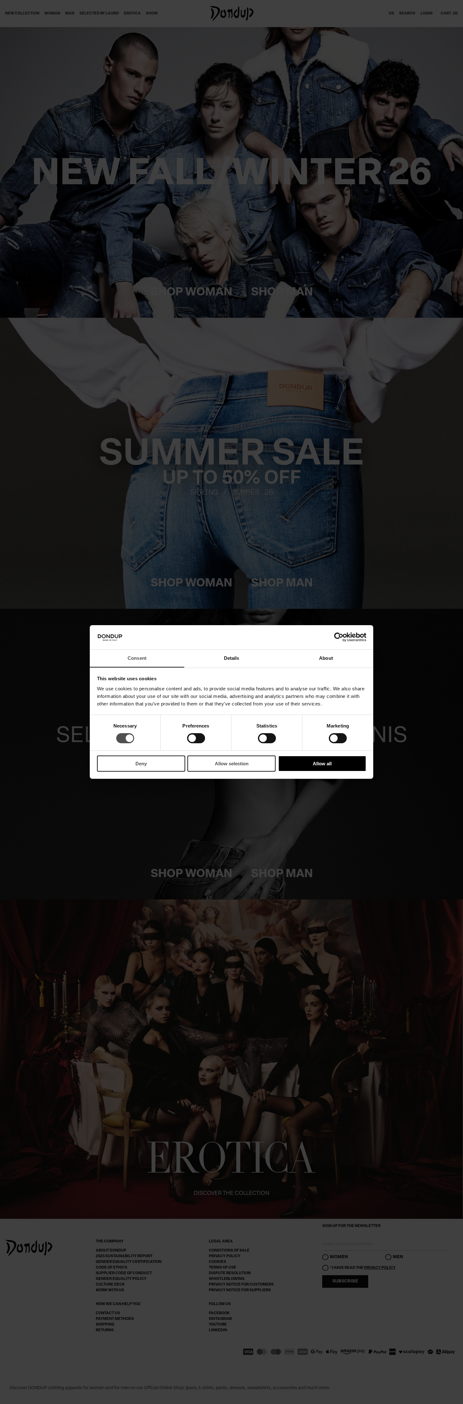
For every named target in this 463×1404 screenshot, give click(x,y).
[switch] (196, 744)
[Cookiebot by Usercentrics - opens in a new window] (338, 637)
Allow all (322, 763)
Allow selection (232, 763)
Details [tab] (231, 658)
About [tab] (326, 658)
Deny (141, 763)
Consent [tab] (137, 658)
